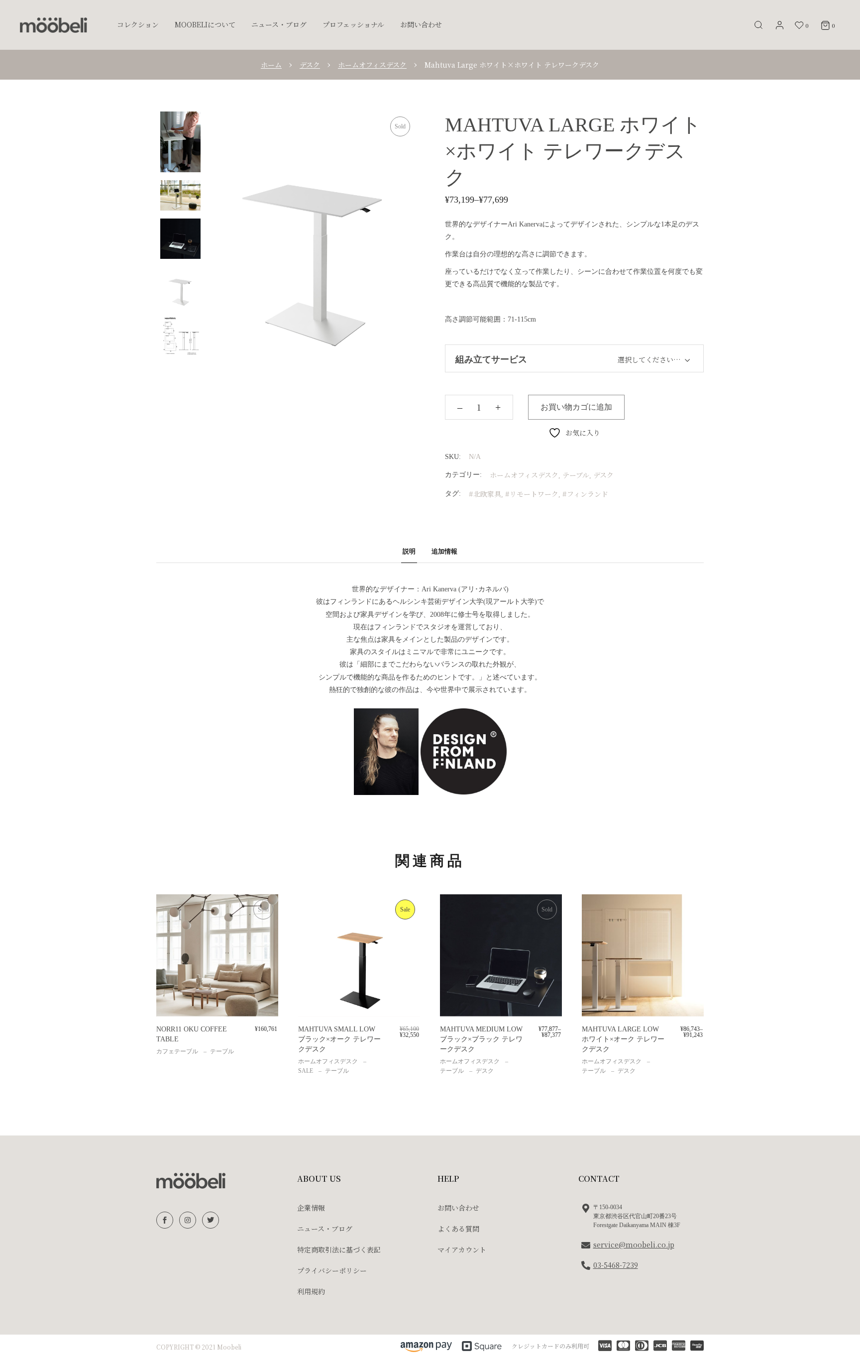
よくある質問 (458, 1229)
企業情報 (311, 1208)
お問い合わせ (458, 1208)
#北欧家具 (485, 494)
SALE (305, 1071)
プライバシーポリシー (332, 1270)
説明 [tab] (409, 551)
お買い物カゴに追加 (576, 407)
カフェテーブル (177, 1051)
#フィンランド (585, 494)
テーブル (575, 475)
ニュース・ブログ (324, 1229)
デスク (603, 475)
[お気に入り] (170, 912)
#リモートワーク (531, 494)
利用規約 (311, 1291)
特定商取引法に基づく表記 (339, 1249)
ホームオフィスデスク (524, 475)
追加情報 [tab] (444, 551)
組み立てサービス (491, 359)
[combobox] (639, 357)
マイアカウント (461, 1249)
